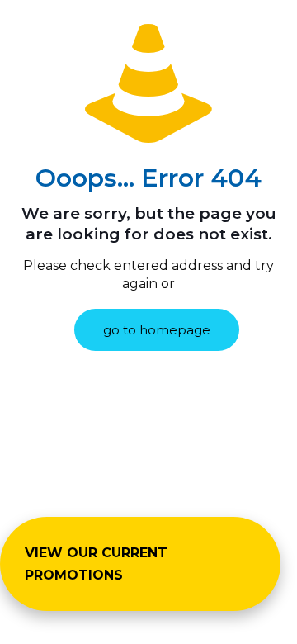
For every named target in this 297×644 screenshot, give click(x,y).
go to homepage (156, 330)
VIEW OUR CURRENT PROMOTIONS (96, 564)
